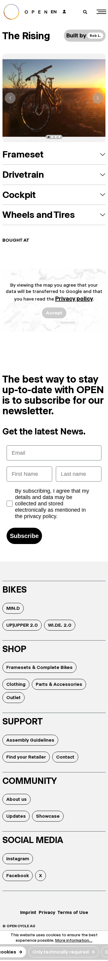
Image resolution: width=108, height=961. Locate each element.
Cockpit (19, 194)
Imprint (28, 912)
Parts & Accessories (59, 684)
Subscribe (24, 536)
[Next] (97, 98)
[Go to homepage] (25, 12)
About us (16, 799)
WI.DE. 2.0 (59, 625)
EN (54, 11)
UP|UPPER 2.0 (22, 625)
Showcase (48, 816)
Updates (16, 816)
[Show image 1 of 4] (49, 137)
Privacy (47, 912)
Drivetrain (23, 174)
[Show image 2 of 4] (52, 137)
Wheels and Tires (38, 214)
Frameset (23, 154)
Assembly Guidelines (30, 740)
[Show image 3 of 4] (56, 137)
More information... (73, 940)
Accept (54, 313)
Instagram (17, 858)
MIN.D (13, 608)
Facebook (17, 875)
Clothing (16, 684)
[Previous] (10, 98)
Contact (65, 757)
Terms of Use (73, 912)
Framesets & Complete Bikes (39, 667)
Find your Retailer (26, 757)
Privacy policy (74, 298)
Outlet (13, 697)
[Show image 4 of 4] (59, 137)
